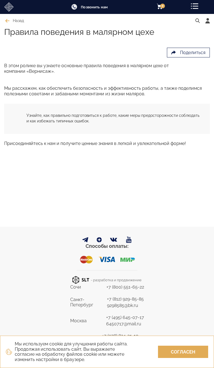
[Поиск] (197, 20)
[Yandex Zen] (99, 240)
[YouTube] (129, 239)
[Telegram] (85, 240)
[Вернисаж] (19, 7)
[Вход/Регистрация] (207, 20)
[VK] (114, 241)
